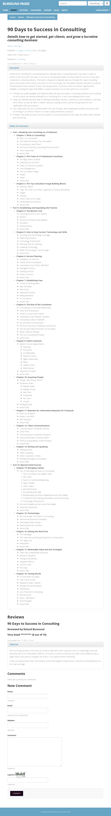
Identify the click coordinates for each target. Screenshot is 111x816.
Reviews (47, 10)
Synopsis (14, 67)
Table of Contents (19, 126)
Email (9, 705)
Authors (23, 10)
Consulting (21, 59)
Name (10, 691)
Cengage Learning (23, 50)
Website (11, 720)
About (65, 10)
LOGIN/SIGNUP (102, 10)
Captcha (11, 774)
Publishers (36, 10)
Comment (11, 735)
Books (14, 10)
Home (5, 10)
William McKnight (14, 46)
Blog (56, 10)
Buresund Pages (16, 3)
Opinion (14, 644)
